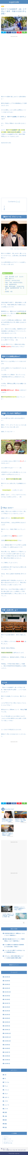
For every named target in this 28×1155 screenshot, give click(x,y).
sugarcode (14, 2)
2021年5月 (7, 1010)
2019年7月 (7, 1052)
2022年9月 (7, 980)
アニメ (6, 1086)
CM (5, 1074)
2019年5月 (7, 1059)
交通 (5, 1112)
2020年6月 (7, 1018)
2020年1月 (7, 1029)
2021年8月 (7, 999)
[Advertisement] (14, 51)
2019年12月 (7, 1033)
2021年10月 (7, 992)
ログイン (6, 1137)
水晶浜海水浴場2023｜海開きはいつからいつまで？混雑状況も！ (14, 934)
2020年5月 (7, 1022)
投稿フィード (7, 1139)
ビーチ (6, 1108)
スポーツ (6, 1097)
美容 (5, 1120)
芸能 (2, 6)
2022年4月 (7, 988)
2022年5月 (7, 984)
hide (18, 201)
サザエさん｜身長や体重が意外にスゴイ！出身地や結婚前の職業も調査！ (13, 957)
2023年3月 (7, 977)
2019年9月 (7, 1044)
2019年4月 (7, 1063)
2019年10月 (7, 1041)
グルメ (6, 1093)
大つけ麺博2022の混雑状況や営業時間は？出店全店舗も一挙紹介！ (14, 945)
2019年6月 (7, 1056)
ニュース (6, 1105)
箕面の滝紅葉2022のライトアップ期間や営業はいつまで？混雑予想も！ (14, 940)
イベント (6, 1089)
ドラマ (6, 1101)
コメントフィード (8, 1141)
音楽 (5, 1127)
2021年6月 (7, 1007)
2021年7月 (7, 1003)
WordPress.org (8, 1143)
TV (5, 1078)
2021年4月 (7, 1014)
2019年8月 (7, 1048)
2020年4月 (7, 1026)
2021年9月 (7, 995)
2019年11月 (7, 1037)
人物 (5, 1116)
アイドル (6, 1082)
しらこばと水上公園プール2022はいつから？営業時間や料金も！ (14, 951)
